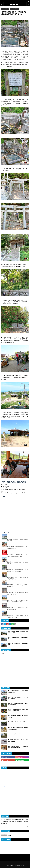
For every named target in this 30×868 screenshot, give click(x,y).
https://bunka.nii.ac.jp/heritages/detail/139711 (13, 493)
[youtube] (8, 760)
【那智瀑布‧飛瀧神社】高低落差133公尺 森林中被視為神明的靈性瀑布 (18, 704)
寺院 (8, 8)
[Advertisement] (15, 778)
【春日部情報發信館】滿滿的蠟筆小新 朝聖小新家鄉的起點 (18, 716)
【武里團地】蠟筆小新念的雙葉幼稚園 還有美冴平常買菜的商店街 (18, 697)
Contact (6, 1)
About (2, 1)
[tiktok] (8, 763)
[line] (22, 760)
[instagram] (28, 1)
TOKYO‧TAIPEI (15, 4)
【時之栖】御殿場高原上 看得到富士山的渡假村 (18, 734)
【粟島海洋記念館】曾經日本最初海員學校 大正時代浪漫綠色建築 (18, 632)
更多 (28, 826)
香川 (2, 8)
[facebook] (26, 1)
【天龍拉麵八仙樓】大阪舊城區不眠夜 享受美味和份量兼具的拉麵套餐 (18, 728)
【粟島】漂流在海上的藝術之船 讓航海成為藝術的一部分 (18, 638)
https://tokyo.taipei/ (15, 862)
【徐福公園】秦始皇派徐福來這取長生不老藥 (17, 722)
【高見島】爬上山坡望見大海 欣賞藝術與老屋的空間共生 (18, 644)
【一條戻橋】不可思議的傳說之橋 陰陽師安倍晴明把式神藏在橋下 (18, 691)
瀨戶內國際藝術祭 (16, 8)
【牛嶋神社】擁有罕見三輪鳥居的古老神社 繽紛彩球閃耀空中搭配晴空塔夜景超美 (18, 710)
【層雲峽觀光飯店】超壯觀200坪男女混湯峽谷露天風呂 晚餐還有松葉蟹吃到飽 (18, 746)
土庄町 (5, 8)
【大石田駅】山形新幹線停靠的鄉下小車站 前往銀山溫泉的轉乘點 (18, 740)
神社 (11, 8)
